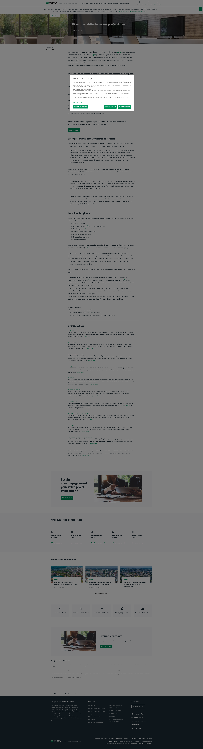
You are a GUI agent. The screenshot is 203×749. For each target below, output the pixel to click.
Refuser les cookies (110, 106)
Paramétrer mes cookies (80, 106)
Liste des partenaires (77, 102)
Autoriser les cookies (125, 106)
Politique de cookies (78, 100)
